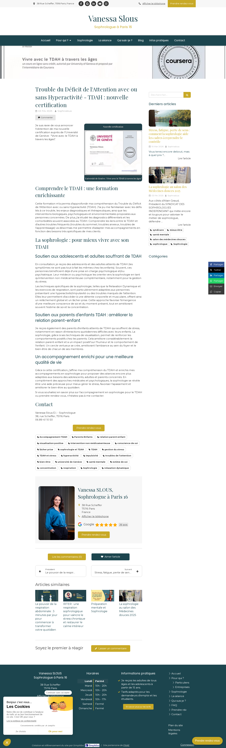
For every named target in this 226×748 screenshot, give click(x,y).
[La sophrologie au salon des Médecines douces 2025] (130, 595)
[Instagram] (106, 3)
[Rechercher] (187, 95)
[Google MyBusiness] (87, 3)
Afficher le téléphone (153, 3)
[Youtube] (99, 3)
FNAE (126, 745)
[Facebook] (81, 3)
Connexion (187, 744)
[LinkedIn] (93, 3)
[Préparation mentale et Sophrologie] (102, 595)
